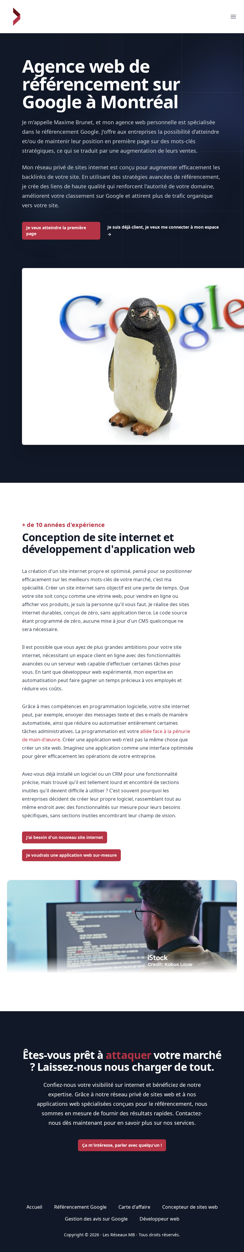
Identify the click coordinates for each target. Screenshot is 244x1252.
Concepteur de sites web (190, 1207)
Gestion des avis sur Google (96, 1219)
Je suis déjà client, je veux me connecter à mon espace (163, 230)
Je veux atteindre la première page (56, 230)
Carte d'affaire (134, 1207)
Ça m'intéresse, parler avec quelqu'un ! (122, 1145)
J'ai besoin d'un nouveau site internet (64, 837)
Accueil (34, 1207)
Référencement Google (80, 1207)
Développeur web (159, 1219)
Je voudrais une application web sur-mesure (71, 855)
